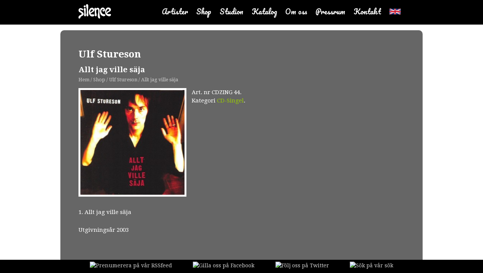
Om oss (296, 11)
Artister (175, 11)
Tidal (257, 150)
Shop (203, 11)
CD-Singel (230, 100)
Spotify (199, 148)
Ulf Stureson (109, 54)
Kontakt (367, 11)
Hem (83, 79)
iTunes (225, 148)
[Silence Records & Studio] (94, 12)
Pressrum (330, 11)
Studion (231, 11)
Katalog (264, 11)
